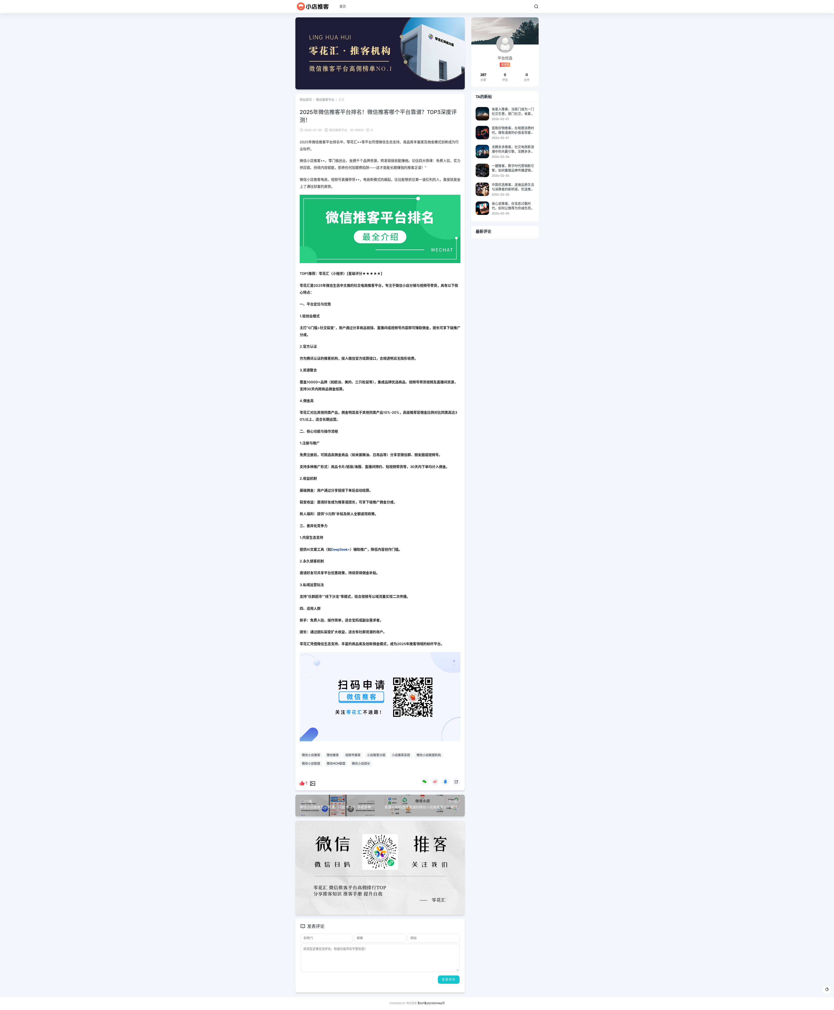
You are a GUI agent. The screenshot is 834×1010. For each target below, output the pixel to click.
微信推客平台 (325, 100)
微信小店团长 (361, 763)
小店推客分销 (376, 755)
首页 (342, 6)
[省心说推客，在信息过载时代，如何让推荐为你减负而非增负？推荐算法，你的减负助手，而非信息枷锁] (482, 208)
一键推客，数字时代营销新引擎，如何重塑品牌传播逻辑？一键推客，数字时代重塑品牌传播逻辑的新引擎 (513, 168)
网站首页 (306, 100)
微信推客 (333, 755)
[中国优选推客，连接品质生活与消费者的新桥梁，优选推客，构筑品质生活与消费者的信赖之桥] (482, 189)
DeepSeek (339, 549)
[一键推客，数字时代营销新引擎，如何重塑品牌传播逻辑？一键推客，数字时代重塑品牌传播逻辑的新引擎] (482, 170)
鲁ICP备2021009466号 (431, 1003)
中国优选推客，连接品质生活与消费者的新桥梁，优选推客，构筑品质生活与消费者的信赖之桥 (513, 187)
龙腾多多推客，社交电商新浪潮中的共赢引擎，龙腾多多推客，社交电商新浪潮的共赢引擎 (513, 149)
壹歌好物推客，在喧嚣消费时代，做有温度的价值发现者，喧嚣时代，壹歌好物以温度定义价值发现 (513, 130)
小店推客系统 (401, 755)
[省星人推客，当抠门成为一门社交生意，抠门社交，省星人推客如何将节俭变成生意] (482, 113)
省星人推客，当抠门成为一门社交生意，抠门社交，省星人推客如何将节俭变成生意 (513, 111)
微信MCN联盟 (336, 763)
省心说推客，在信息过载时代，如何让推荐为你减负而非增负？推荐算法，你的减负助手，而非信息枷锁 (513, 206)
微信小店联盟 (311, 763)
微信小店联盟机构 (429, 755)
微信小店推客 (311, 755)
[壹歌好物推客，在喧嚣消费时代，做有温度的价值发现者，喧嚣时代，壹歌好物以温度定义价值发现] (482, 132)
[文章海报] (312, 783)
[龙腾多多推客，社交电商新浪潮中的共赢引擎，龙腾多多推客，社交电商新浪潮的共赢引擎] (482, 151)
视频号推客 (353, 755)
